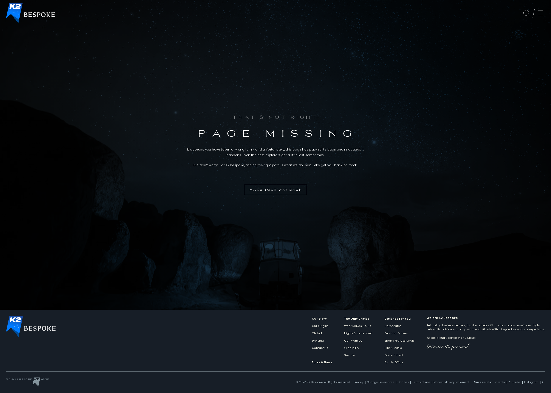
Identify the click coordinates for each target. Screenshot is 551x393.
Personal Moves (396, 333)
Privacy (359, 382)
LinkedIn (499, 382)
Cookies (403, 382)
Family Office (393, 362)
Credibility (351, 348)
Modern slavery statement (451, 382)
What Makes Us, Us (357, 326)
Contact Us (320, 348)
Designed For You (397, 318)
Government (393, 355)
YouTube (514, 382)
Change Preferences (381, 382)
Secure (349, 355)
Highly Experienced (358, 333)
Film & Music (393, 348)
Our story (319, 318)
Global (317, 333)
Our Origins (320, 326)
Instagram (531, 382)
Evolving (318, 340)
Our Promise (353, 340)
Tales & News (322, 362)
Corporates (393, 326)
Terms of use (421, 382)
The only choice (356, 318)
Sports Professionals (399, 340)
